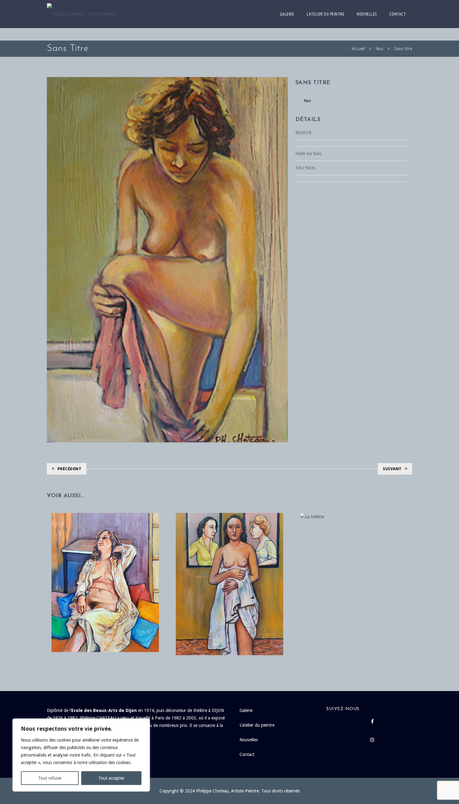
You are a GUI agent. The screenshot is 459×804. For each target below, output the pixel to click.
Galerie (287, 14)
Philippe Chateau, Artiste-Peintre (227, 790)
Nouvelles (367, 14)
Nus (379, 48)
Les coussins (105, 570)
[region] (81, 755)
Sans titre (403, 48)
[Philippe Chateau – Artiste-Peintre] (82, 14)
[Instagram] (372, 741)
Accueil (358, 48)
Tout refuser (50, 778)
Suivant (392, 468)
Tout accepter (111, 778)
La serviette (229, 571)
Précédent (69, 468)
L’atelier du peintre (325, 14)
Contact (397, 14)
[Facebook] (372, 723)
